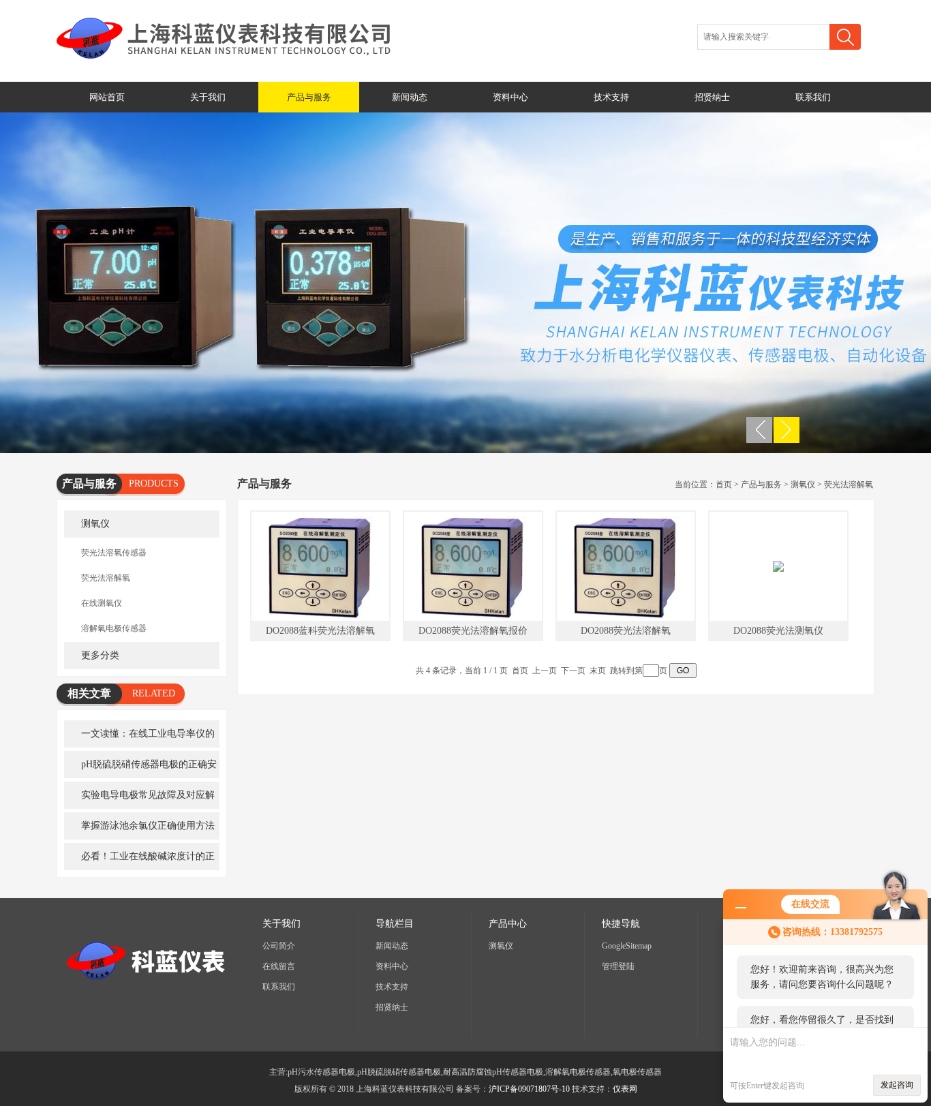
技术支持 (611, 97)
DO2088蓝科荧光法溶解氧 (320, 631)
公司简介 (278, 946)
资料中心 (510, 97)
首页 (724, 484)
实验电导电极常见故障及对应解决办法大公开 (139, 799)
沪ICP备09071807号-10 (529, 1089)
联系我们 (813, 97)
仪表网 (625, 1089)
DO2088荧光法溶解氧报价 (473, 631)
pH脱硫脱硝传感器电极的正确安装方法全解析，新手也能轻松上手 (140, 768)
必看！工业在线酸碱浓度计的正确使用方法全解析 (139, 860)
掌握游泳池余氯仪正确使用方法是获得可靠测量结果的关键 (139, 830)
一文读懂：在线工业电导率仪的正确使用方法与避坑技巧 (139, 738)
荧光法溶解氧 (105, 578)
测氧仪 (95, 524)
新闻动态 (409, 97)
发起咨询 (897, 1085)
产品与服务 (309, 97)
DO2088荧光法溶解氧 (626, 631)
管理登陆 (618, 966)
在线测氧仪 (101, 603)
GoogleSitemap (627, 946)
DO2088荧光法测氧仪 (778, 631)
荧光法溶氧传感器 (114, 552)
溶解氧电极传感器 (114, 628)
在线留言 (278, 966)
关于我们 (208, 97)
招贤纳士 (712, 97)
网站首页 (107, 97)
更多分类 (100, 655)
